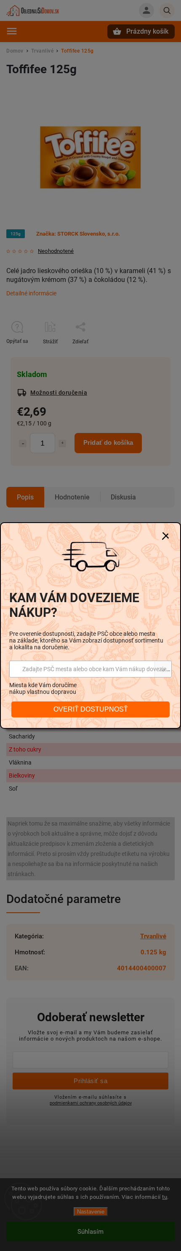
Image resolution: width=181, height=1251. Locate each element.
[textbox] (90, 669)
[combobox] (90, 669)
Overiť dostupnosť (90, 709)
